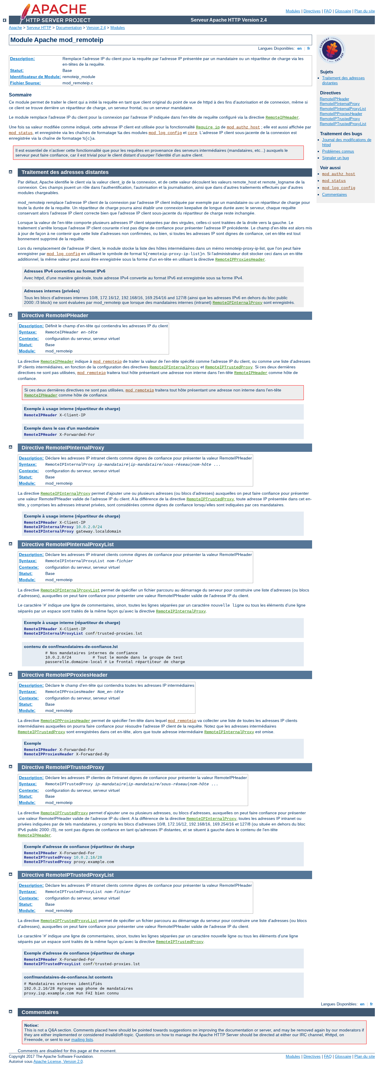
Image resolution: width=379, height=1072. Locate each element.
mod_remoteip (107, 361)
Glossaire (343, 11)
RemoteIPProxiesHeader (341, 114)
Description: (22, 58)
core (192, 132)
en (299, 48)
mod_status (21, 132)
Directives (312, 11)
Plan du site (364, 11)
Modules (293, 11)
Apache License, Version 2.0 (58, 1061)
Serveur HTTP (39, 27)
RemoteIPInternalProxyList (343, 109)
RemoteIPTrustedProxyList (343, 124)
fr (308, 48)
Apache (15, 27)
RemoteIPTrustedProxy (340, 119)
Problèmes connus (338, 151)
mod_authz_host (243, 127)
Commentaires (334, 194)
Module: (27, 351)
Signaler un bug (335, 158)
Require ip (208, 127)
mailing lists (82, 1039)
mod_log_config (165, 132)
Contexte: (29, 338)
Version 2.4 (96, 27)
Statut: (17, 70)
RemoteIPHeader (282, 117)
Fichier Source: (25, 82)
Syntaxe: (28, 332)
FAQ (328, 11)
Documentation (69, 27)
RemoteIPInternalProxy (340, 103)
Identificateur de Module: (35, 76)
